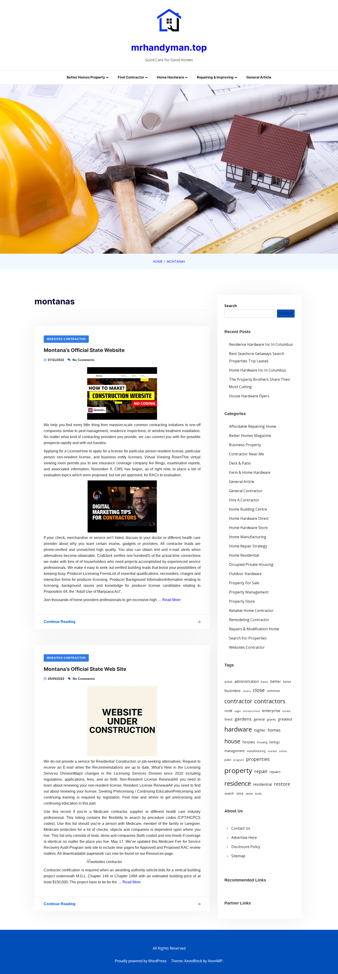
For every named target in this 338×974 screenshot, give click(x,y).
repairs (275, 771)
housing (262, 742)
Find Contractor (131, 77)
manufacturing (256, 751)
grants (271, 719)
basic (264, 682)
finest (228, 719)
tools (258, 793)
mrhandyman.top (169, 47)
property (238, 770)
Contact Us (240, 828)
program (238, 760)
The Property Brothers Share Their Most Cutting (259, 383)
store (249, 793)
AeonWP (215, 961)
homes (274, 730)
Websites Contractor (66, 339)
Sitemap (238, 855)
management (234, 751)
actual (228, 682)
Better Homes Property (86, 77)
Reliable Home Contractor (251, 610)
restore (282, 784)
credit (228, 711)
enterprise (271, 710)
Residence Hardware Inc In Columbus (261, 344)
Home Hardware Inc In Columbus (257, 370)
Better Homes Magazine (250, 435)
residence (237, 783)
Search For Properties (248, 638)
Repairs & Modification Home (254, 628)
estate (286, 711)
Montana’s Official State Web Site (85, 669)
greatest (285, 719)
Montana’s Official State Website (84, 350)
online (283, 751)
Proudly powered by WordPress (140, 961)
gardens (243, 719)
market (272, 751)
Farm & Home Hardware (249, 472)
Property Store (242, 601)
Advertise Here (244, 837)
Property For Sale (244, 582)
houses (248, 741)
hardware (238, 729)
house (232, 741)
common (273, 691)
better (275, 681)
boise (287, 682)
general (259, 719)
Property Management (249, 592)
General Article (258, 77)
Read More (171, 600)
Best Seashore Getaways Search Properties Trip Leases (256, 357)
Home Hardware (170, 77)
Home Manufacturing (247, 536)
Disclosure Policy (245, 846)
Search (230, 305)
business (232, 690)
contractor (238, 701)
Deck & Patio (240, 463)
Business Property (245, 444)
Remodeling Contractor (249, 619)
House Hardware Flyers (249, 395)
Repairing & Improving (215, 77)
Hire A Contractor (244, 500)
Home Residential (244, 555)
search (229, 793)
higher (260, 730)
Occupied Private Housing (251, 564)
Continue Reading (59, 622)
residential (262, 784)
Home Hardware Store (248, 527)
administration (246, 681)
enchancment (251, 711)
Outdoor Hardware (245, 573)
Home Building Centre (248, 509)
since (239, 793)
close (259, 690)
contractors (269, 701)
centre (247, 691)
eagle (237, 711)
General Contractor (245, 490)
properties (258, 759)
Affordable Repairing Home (252, 426)
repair (261, 771)
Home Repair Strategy (248, 546)
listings (274, 742)
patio (227, 760)
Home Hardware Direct (249, 518)
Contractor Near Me (246, 453)
